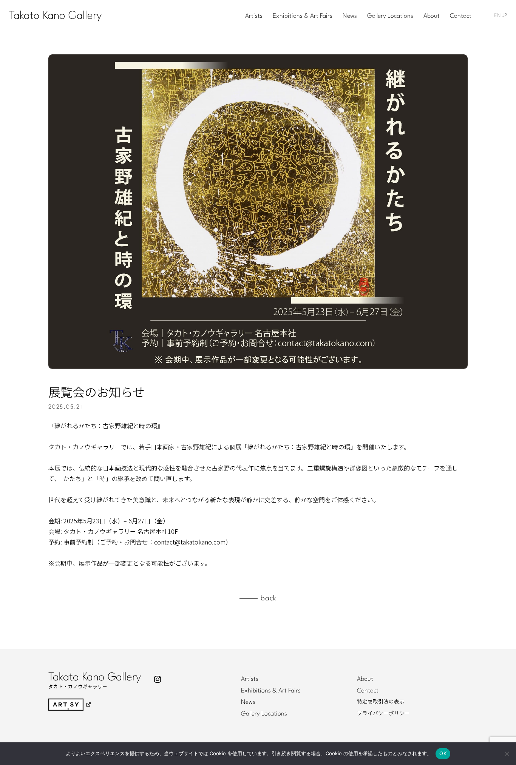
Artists (254, 16)
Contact (460, 16)
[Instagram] (157, 679)
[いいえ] (506, 753)
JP (504, 15)
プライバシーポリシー (383, 714)
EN (497, 15)
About (431, 16)
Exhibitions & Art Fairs (302, 16)
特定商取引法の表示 (381, 702)
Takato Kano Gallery (55, 16)
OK (442, 753)
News (350, 16)
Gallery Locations (390, 16)
